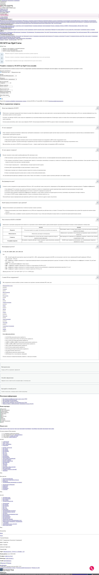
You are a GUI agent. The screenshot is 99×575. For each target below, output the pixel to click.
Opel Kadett (22, 428)
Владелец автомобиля (5, 70)
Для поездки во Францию (9, 484)
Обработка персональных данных (8, 567)
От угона (5, 465)
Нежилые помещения (43, 20)
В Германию (5, 488)
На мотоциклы (6, 515)
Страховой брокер (28, 25)
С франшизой (6, 441)
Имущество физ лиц (8, 37)
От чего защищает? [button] (7, 127)
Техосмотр (5, 470)
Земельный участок (28, 36)
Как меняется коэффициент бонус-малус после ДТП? (15, 398)
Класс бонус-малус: (4, 95)
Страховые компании (37, 25)
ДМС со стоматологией (92, 32)
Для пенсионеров (72, 32)
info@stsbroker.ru (4, 10)
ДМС (2, 30)
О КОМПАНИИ (4, 27)
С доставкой (5, 522)
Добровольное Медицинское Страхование (16, 32)
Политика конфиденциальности (55, 101)
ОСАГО (6, 18)
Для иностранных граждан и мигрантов (58, 32)
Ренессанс (5, 315)
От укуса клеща (68, 29)
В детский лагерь (40, 29)
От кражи (67, 36)
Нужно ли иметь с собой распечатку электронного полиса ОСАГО (18, 403)
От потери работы (60, 29)
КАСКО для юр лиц (7, 447)
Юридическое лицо (16, 72)
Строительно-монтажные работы (7, 22)
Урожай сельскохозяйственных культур (75, 20)
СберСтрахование (7, 319)
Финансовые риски (26, 23)
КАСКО (2, 18)
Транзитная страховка (8, 519)
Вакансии (2, 25)
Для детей (46, 32)
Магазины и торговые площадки (30, 20)
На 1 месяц (5, 448)
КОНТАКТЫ (11, 27)
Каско (1, 533)
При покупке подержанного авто (10, 514)
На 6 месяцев (6, 451)
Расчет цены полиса (7, 525)
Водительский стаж (4, 88)
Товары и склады (52, 20)
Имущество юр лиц (4, 20)
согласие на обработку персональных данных (15, 101)
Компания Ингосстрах (8, 285)
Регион (1, 74)
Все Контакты (3, 565)
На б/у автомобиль (7, 444)
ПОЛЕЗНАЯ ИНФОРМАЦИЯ (6, 24)
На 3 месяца (5, 450)
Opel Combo (51, 428)
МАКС (4, 305)
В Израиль (5, 487)
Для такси (5, 454)
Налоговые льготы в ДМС (6, 33)
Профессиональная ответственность (74, 22)
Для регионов (6, 503)
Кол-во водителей (4, 81)
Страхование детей (31, 29)
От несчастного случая (21, 29)
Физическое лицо (5, 72)
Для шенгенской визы (8, 478)
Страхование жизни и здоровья (87, 29)
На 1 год (5, 452)
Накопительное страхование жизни (8, 29)
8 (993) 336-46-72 (13, 437)
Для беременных (30, 32)
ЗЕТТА (4, 309)
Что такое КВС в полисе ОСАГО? (10, 401)
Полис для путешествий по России (11, 479)
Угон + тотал (6, 442)
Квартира (13, 36)
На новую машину (7, 459)
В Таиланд (5, 489)
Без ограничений (7, 468)
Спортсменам (48, 29)
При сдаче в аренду (86, 36)
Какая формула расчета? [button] (8, 246)
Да (2, 98)
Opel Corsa (16, 428)
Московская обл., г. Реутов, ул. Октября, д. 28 (14, 551)
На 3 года (5, 453)
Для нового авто (6, 497)
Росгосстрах (5, 295)
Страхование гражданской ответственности (43, 36)
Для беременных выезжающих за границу (12, 482)
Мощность (2, 78)
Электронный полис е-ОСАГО (10, 523)
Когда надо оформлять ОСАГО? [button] (10, 108)
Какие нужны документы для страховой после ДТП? (15, 402)
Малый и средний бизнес (90, 20)
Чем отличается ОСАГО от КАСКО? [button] (11, 219)
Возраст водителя (4, 85)
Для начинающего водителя (9, 510)
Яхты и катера (17, 37)
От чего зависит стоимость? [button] (9, 150)
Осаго (1, 535)
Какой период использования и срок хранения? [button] (14, 202)
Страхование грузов (61, 20)
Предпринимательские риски (38, 23)
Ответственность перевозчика (59, 22)
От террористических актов (75, 36)
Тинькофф (5, 322)
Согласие (5, 289)
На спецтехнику (6, 517)
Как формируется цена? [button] (8, 181)
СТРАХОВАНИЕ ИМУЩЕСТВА (7, 34)
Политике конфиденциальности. (79, 574)
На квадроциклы (6, 516)
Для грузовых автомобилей (9, 458)
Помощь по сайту (36, 567)
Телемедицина (3, 32)
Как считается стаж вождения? (10, 400)
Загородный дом (19, 36)
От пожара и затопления (58, 36)
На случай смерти (76, 29)
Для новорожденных (39, 32)
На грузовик (5, 499)
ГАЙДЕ (4, 329)
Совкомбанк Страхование (8, 326)
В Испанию (5, 485)
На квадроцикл (6, 457)
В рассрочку (5, 445)
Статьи (86, 25)
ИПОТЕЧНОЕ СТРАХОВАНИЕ (7, 38)
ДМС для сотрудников (56, 23)
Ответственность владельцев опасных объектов (41, 22)
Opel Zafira (39, 428)
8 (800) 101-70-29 (4, 9)
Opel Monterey (28, 428)
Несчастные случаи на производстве (13, 23)
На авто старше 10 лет (8, 460)
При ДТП (5, 463)
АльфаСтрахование (7, 302)
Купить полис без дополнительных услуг (12, 520)
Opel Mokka (34, 428)
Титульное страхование (5, 36)
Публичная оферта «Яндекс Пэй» (76, 25)
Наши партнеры (8, 25)
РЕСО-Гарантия (6, 292)
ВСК (4, 299)
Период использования (5, 91)
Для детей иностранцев (81, 32)
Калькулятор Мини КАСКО (9, 467)
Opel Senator (45, 428)
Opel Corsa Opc (3, 428)
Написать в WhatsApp (5, 11)
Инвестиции (48, 23)
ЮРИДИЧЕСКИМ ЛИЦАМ (6, 19)
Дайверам (53, 29)
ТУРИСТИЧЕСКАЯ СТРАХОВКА (23, 38)
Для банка (5, 464)
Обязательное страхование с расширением (12, 521)
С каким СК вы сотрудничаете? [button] (10, 277)
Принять (89, 574)
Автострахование (47, 25)
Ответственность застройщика (22, 22)
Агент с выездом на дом (18, 25)
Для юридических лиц (8, 501)
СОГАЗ (4, 312)
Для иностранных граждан (9, 511)
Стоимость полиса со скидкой (9, 469)
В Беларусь (5, 481)
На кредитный (6, 462)
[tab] (49, 108)
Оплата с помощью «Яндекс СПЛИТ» (59, 25)
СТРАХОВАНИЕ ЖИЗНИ (6, 28)
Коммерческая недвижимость (16, 20)
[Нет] (92, 574)
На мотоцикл (6, 456)
